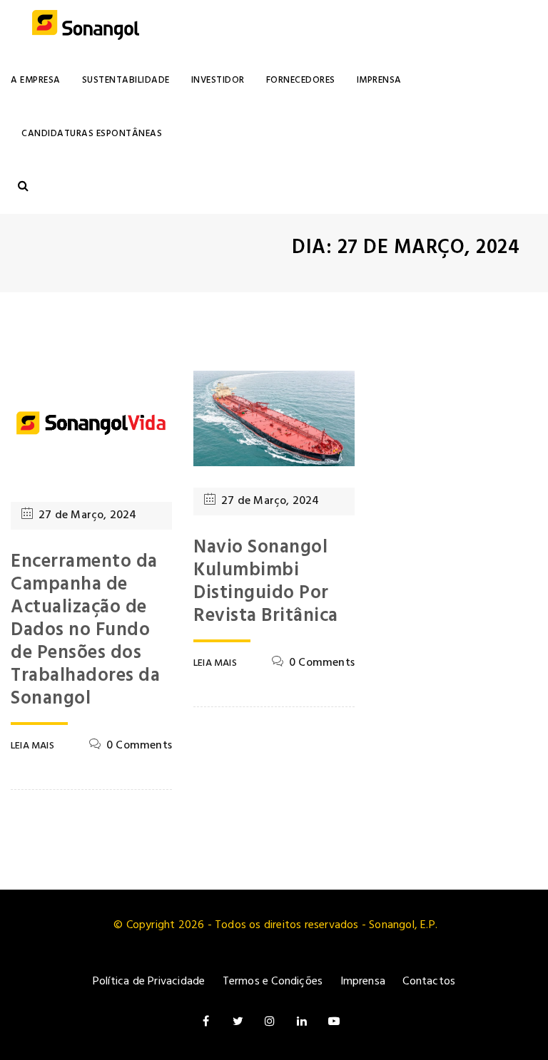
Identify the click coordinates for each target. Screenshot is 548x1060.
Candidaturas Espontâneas (91, 133)
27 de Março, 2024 (87, 515)
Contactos (428, 981)
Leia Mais (32, 746)
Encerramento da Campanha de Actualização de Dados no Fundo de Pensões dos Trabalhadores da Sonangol (85, 630)
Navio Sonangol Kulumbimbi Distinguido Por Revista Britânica (265, 582)
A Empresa (36, 80)
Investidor (218, 80)
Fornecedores (300, 80)
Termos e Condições (273, 981)
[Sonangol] (85, 26)
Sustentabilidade (126, 80)
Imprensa (379, 80)
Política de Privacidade (149, 981)
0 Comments (139, 745)
